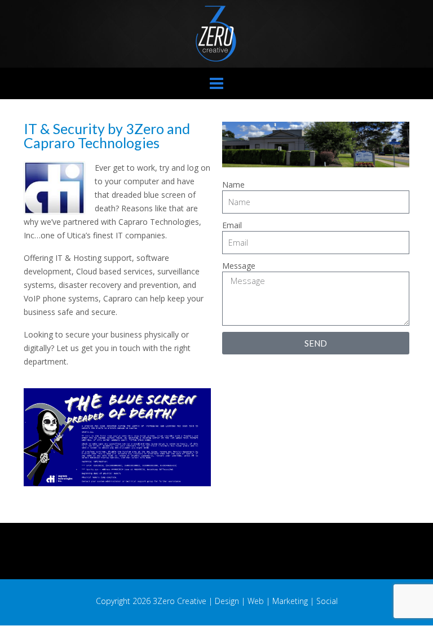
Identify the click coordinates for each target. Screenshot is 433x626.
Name (233, 184)
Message (238, 265)
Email (232, 225)
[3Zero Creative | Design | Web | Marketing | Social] (216, 34)
